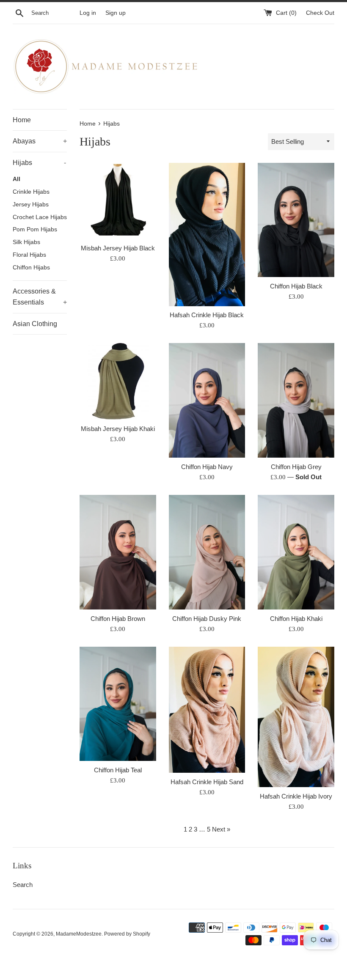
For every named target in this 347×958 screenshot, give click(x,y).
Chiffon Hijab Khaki (296, 618)
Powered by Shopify (127, 934)
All (16, 179)
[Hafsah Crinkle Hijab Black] (207, 234)
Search (23, 884)
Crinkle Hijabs (31, 192)
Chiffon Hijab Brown (118, 618)
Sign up (115, 13)
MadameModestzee (79, 934)
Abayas (40, 141)
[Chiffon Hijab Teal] (118, 704)
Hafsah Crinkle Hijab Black (207, 314)
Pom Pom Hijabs (35, 229)
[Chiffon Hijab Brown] (118, 552)
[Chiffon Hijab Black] (296, 220)
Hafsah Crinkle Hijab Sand (207, 781)
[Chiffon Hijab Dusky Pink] (207, 552)
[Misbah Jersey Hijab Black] (118, 201)
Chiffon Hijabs (31, 267)
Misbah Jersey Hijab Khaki (118, 428)
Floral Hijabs (29, 255)
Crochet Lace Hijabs (40, 217)
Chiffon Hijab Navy (207, 466)
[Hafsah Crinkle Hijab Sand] (207, 710)
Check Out (320, 13)
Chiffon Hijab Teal (118, 770)
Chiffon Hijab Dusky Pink (206, 618)
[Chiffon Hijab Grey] (296, 400)
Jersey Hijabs (31, 204)
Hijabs (39, 162)
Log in (88, 13)
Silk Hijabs (26, 242)
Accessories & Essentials (40, 297)
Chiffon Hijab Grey (296, 466)
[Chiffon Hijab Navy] (207, 400)
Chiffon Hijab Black (296, 286)
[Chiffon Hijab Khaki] (296, 552)
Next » (221, 829)
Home (22, 120)
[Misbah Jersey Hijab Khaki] (118, 381)
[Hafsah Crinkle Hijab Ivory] (296, 717)
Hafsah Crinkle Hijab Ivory (296, 796)
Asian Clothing (35, 323)
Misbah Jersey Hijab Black (118, 248)
